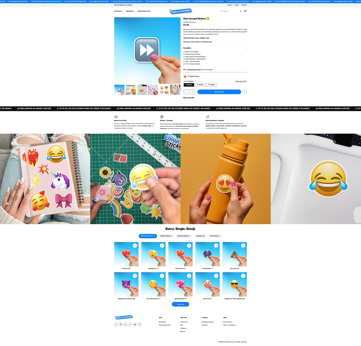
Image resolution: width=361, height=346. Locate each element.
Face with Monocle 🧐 (153, 299)
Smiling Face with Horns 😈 (126, 299)
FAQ (181, 325)
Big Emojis (162, 322)
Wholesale (244, 5)
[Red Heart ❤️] (126, 254)
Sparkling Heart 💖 (180, 299)
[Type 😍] (221, 11)
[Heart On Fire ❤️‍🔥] (180, 254)
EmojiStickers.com (123, 5)
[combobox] (228, 11)
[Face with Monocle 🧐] (153, 284)
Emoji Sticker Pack (194, 70)
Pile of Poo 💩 (234, 268)
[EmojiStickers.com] (180, 11)
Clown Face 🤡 (207, 299)
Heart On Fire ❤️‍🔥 (180, 268)
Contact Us (183, 322)
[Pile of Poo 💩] (235, 254)
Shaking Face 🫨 (153, 268)
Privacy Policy (227, 322)
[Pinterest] (139, 324)
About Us (230, 5)
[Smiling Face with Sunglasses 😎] (235, 284)
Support (237, 5)
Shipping (183, 328)
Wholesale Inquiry (207, 322)
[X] (125, 324)
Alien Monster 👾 (207, 268)
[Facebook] (116, 324)
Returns (182, 331)
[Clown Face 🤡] (207, 284)
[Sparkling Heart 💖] (180, 284)
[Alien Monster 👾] (207, 254)
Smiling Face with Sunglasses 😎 (235, 299)
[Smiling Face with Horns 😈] (126, 284)
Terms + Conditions (229, 325)
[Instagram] (121, 324)
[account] (241, 11)
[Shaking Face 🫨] (153, 254)
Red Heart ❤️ (126, 268)
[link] (45, 179)
